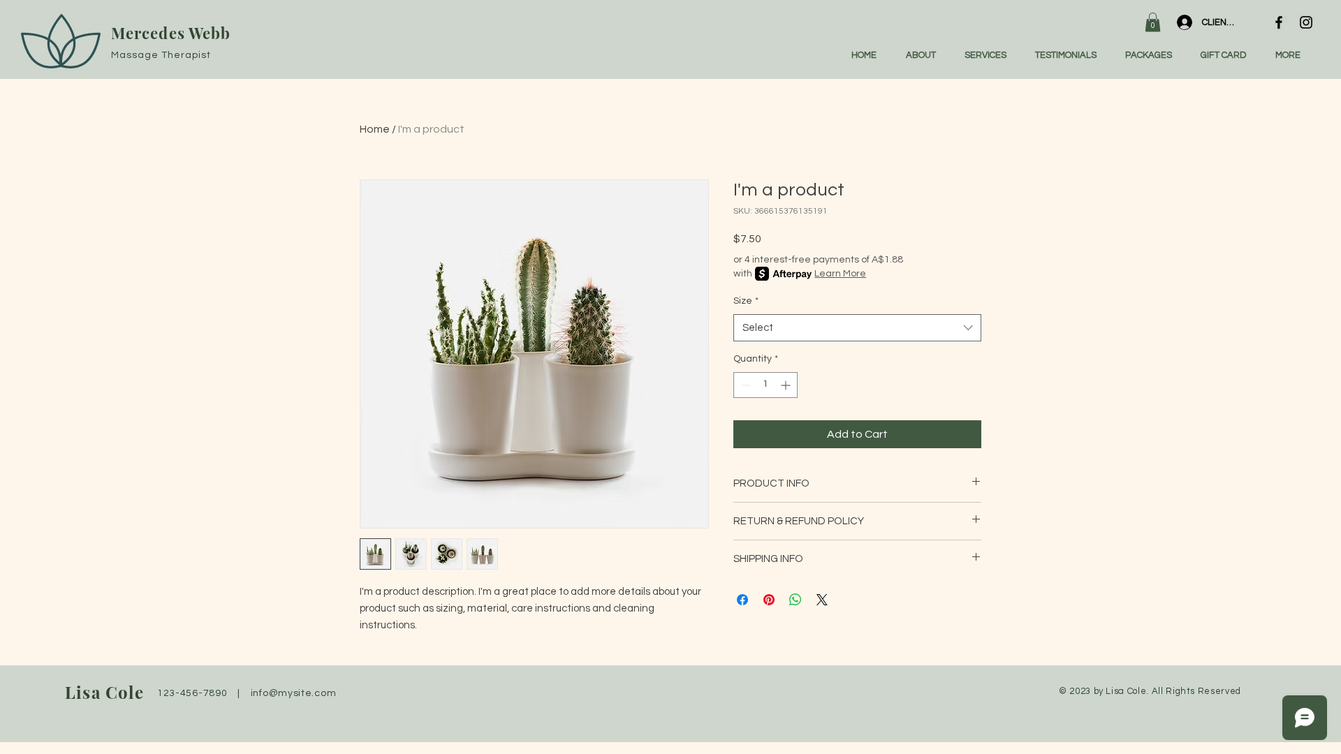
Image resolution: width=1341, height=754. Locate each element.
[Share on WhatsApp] (795, 599)
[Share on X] (822, 599)
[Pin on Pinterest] (769, 599)
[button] (1153, 22)
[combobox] (857, 327)
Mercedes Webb (170, 32)
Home (375, 129)
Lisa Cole (104, 692)
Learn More (840, 274)
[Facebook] (1278, 22)
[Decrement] (744, 385)
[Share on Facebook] (742, 599)
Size (746, 301)
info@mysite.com (294, 693)
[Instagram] (1306, 22)
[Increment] (787, 385)
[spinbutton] (765, 385)
